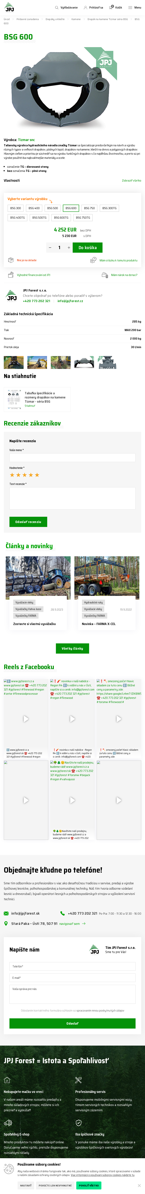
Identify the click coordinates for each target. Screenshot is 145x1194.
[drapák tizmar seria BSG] (84, 362)
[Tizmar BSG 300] (37, 362)
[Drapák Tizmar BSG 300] (14, 362)
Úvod (7, 19)
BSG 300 (15, 208)
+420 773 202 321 (37, 301)
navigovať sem (69, 924)
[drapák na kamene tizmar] (108, 362)
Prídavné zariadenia (28, 19)
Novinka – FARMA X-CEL (99, 623)
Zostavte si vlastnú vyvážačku (34, 623)
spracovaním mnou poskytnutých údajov (100, 1010)
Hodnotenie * (17, 468)
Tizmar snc (26, 140)
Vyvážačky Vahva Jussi (28, 609)
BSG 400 (34, 208)
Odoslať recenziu (28, 522)
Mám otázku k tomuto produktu (118, 260)
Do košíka (88, 247)
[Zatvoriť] (139, 1185)
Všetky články (72, 648)
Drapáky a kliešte (55, 19)
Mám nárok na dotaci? (124, 275)
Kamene (76, 19)
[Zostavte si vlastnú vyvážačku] (38, 578)
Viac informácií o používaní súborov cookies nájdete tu (102, 1175)
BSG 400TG (17, 217)
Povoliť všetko (89, 1185)
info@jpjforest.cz (70, 301)
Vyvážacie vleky (24, 602)
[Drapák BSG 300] (61, 362)
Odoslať (72, 1023)
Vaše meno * (16, 450)
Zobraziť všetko (131, 180)
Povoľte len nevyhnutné (55, 1185)
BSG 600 (71, 208)
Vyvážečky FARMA (25, 615)
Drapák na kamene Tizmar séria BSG (108, 19)
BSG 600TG (61, 217)
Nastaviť (26, 1185)
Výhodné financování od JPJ (33, 275)
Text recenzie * (18, 484)
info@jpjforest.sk (25, 913)
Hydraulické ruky (93, 602)
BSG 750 (89, 208)
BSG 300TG (109, 208)
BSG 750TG (83, 217)
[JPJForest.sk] (9, 7)
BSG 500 (52, 208)
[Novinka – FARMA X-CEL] (106, 578)
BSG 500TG (39, 217)
